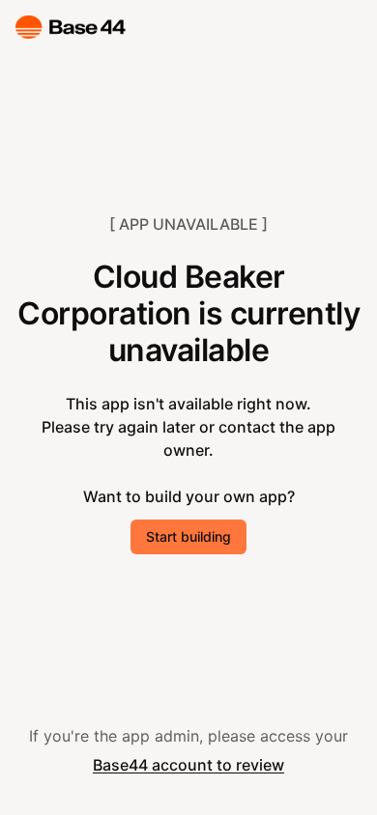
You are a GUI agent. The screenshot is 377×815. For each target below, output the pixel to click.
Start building (188, 536)
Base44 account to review (188, 764)
